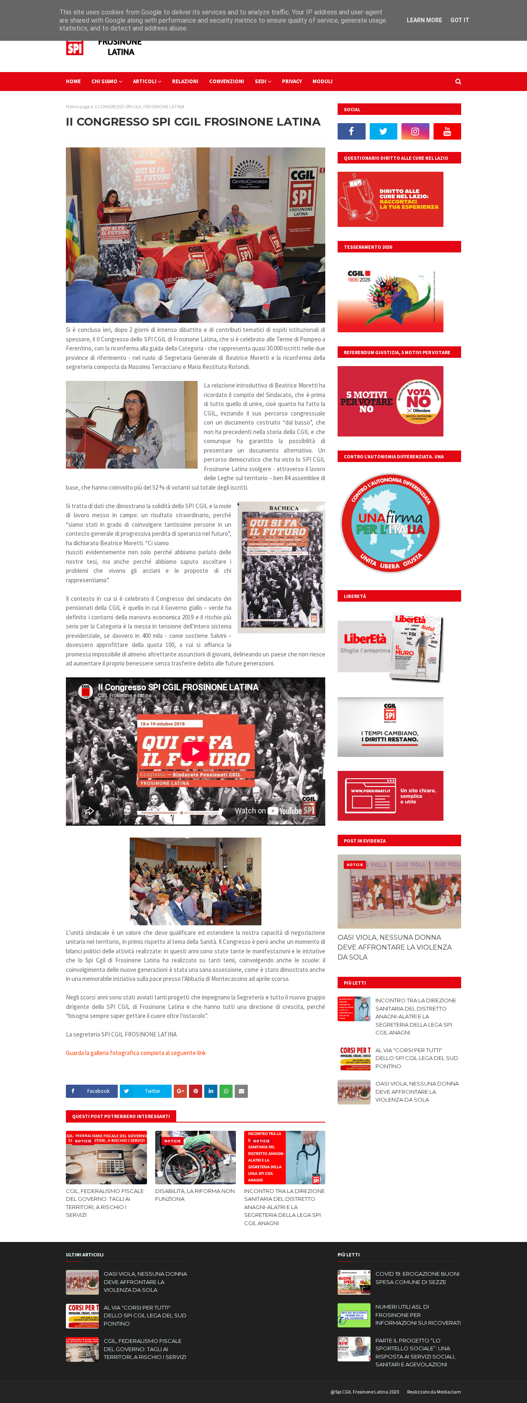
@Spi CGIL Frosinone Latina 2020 (365, 1392)
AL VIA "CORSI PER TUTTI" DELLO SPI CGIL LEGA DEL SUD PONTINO (416, 1058)
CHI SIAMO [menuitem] (104, 81)
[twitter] (384, 131)
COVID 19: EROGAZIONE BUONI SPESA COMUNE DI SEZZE (417, 1277)
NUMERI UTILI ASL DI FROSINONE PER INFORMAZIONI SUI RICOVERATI (418, 1314)
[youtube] (448, 131)
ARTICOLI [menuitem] (144, 81)
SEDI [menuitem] (260, 81)
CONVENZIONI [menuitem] (226, 81)
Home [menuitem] (73, 81)
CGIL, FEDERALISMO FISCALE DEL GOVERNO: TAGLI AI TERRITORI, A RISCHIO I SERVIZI (105, 1203)
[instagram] (415, 131)
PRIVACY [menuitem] (292, 81)
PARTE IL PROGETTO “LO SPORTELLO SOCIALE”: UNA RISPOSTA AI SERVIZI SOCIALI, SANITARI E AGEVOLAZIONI (415, 1352)
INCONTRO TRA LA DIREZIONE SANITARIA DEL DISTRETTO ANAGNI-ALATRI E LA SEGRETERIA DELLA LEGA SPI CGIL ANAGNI (284, 1207)
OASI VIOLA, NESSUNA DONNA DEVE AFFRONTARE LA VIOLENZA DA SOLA (395, 947)
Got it (459, 20)
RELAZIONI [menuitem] (185, 81)
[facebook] (352, 131)
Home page (78, 106)
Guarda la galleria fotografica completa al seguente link (136, 1053)
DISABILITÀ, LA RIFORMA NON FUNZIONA (195, 1195)
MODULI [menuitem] (322, 81)
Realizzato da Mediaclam (434, 1392)
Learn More (424, 20)
